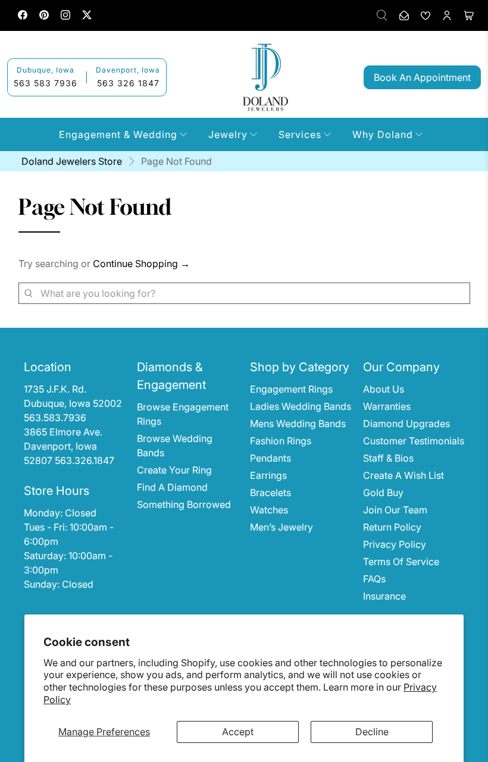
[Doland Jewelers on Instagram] (65, 16)
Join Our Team (395, 510)
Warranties (387, 406)
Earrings (268, 475)
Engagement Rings (291, 389)
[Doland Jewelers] (265, 77)
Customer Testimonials (413, 441)
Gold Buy (383, 492)
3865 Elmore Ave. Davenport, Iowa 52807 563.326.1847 (69, 446)
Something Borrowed (184, 504)
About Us (383, 389)
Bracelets (270, 492)
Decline (372, 732)
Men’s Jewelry (281, 527)
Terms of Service (401, 561)
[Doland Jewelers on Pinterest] (44, 16)
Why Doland (382, 134)
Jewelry (228, 134)
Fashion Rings (280, 441)
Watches (269, 510)
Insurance (384, 596)
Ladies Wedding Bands (300, 406)
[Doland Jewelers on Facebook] (22, 16)
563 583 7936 (45, 83)
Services (300, 134)
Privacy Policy (394, 544)
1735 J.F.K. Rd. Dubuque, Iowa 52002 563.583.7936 (74, 403)
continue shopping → (141, 263)
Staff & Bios (388, 458)
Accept (238, 732)
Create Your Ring (174, 470)
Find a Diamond (172, 487)
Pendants (270, 458)
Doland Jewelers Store (71, 161)
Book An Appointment (422, 77)
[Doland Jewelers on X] (87, 16)
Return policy (392, 527)
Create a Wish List (403, 475)
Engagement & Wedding (118, 134)
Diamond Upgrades (406, 423)
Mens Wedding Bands (298, 423)
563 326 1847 (128, 83)
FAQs (374, 579)
